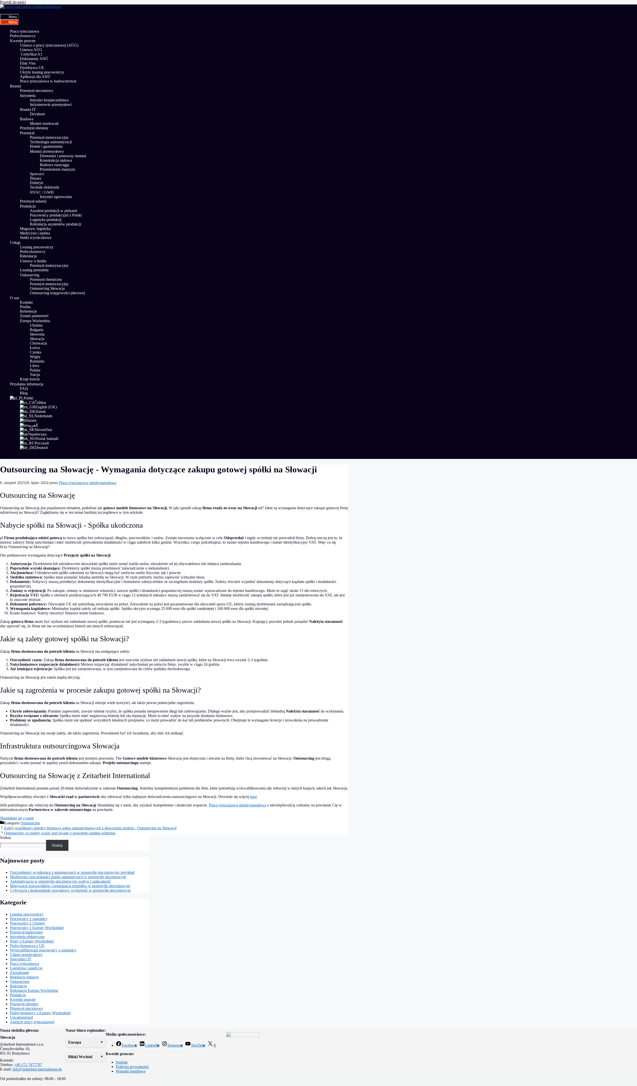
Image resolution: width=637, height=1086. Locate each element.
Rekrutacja (28, 256)
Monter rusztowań (44, 123)
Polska (35, 370)
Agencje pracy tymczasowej (32, 1022)
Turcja (35, 374)
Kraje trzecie (30, 379)
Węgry (35, 357)
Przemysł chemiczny (46, 279)
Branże (15, 86)
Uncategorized (21, 1017)
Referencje (28, 311)
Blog (24, 393)
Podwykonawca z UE (27, 945)
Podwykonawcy (23, 36)
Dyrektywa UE (32, 68)
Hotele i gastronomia (46, 146)
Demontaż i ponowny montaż (63, 156)
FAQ (24, 388)
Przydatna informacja (26, 384)
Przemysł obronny (34, 128)
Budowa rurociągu (54, 165)
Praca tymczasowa (24, 31)
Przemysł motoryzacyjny (49, 137)
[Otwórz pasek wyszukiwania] (4, 11)
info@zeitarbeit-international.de (37, 1069)
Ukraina (36, 325)
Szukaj (5, 837)
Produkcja (28, 206)
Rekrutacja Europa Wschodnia (34, 990)
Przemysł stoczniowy (36, 90)
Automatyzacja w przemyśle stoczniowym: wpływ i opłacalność (60, 881)
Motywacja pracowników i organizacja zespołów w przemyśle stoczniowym (70, 886)
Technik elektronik (44, 187)
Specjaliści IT (20, 959)
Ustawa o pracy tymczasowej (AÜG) (49, 45)
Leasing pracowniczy (36, 247)
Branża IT (28, 109)
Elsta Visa (28, 63)
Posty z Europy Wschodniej (32, 941)
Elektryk (36, 183)
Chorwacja (38, 343)
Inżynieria (28, 95)
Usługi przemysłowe (26, 954)
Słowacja (37, 339)
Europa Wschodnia (35, 321)
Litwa (34, 365)
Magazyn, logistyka (35, 228)
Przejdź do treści (13, 2)
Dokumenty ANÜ (34, 59)
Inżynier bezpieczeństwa (49, 100)
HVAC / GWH (42, 192)
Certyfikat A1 (31, 54)
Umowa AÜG (31, 50)
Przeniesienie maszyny (58, 169)
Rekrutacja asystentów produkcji (55, 224)
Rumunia (37, 361)
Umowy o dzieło (33, 261)
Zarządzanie (19, 972)
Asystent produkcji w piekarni (53, 211)
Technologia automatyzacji (51, 142)
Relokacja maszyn (24, 977)
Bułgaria (36, 330)
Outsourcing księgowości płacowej (57, 293)
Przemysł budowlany (26, 932)
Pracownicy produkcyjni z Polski (56, 215)
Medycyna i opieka (35, 233)
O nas (14, 298)
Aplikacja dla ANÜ (35, 76)
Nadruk (122, 1062)
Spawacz (37, 174)
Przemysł (27, 133)
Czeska (35, 352)
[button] (86, 1042)
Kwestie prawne (23, 41)
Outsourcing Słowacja (47, 288)
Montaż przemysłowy (47, 151)
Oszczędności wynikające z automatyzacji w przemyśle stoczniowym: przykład (72, 872)
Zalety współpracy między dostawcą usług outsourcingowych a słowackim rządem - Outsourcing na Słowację (90, 828)
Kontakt (26, 302)
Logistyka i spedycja (26, 968)
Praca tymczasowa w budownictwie (48, 81)
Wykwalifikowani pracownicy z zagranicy (43, 950)
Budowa (26, 119)
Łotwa (35, 348)
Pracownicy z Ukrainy (27, 923)
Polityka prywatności (132, 1067)
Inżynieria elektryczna (27, 937)
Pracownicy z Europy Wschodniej (37, 928)
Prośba (25, 307)
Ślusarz (35, 178)
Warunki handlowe (131, 1071)
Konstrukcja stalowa (56, 160)
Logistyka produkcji (45, 219)
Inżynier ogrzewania (56, 197)
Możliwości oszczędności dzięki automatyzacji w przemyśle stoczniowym (68, 877)
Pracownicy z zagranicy (29, 919)
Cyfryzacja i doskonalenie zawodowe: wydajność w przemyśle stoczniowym (70, 890)
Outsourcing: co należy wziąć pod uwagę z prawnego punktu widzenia (59, 833)
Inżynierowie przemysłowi (51, 104)
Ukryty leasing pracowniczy (42, 72)
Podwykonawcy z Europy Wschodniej (40, 1013)
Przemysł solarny (33, 201)
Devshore (37, 114)
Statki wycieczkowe (36, 237)
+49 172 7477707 (28, 1065)
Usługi (15, 242)
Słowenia (37, 334)
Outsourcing (29, 275)
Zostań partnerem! (34, 316)
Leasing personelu (34, 270)
